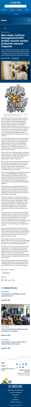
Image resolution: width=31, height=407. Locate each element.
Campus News (5, 272)
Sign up (19, 373)
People (12, 9)
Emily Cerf (16, 58)
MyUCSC (5, 9)
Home (5, 28)
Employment (15, 395)
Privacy (15, 397)
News (4, 20)
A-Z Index (15, 14)
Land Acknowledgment (16, 392)
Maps (27, 9)
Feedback (3, 365)
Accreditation (15, 399)
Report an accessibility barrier (15, 390)
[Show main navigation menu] (28, 20)
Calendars (19, 9)
